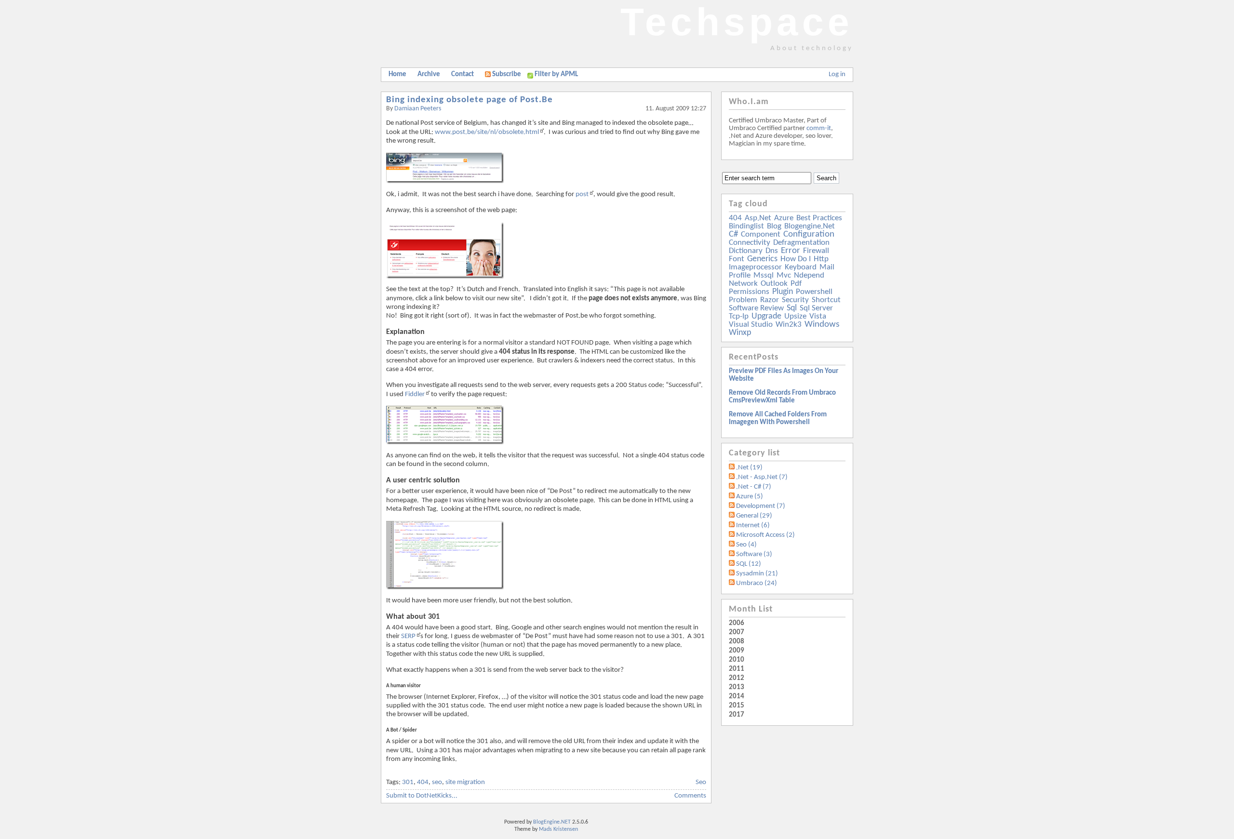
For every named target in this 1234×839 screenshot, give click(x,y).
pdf (796, 284)
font (736, 259)
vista (817, 316)
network (743, 284)
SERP (408, 636)
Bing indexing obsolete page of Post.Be (469, 100)
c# (733, 234)
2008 (736, 641)
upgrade (766, 316)
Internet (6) (753, 525)
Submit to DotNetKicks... (421, 795)
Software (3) (754, 554)
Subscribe (506, 74)
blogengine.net (809, 226)
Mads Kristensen (558, 829)
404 (423, 782)
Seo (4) (746, 544)
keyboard (801, 267)
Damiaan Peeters (417, 109)
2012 (736, 678)
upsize (795, 316)
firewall (816, 251)
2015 (736, 705)
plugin (782, 291)
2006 (736, 623)
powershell (814, 292)
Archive (428, 74)
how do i (795, 259)
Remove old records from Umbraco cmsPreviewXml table (782, 396)
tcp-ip (739, 316)
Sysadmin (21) (757, 573)
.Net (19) (749, 467)
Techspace (736, 21)
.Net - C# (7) (753, 487)
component (760, 234)
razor (769, 300)
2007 (736, 632)
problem (743, 300)
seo (437, 782)
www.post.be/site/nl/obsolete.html (487, 132)
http (821, 259)
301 (408, 782)
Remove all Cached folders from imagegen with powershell (778, 418)
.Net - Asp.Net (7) (762, 477)
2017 (736, 715)
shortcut (826, 300)
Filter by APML (556, 74)
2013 (736, 687)
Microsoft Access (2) (765, 535)
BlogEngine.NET (552, 822)
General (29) (754, 515)
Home (397, 74)
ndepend (809, 275)
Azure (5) (749, 496)
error (790, 250)
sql (792, 308)
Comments (690, 795)
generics (762, 259)
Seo (701, 782)
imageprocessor (755, 267)
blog (774, 226)
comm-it (818, 128)
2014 (736, 696)
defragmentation (801, 243)
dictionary (746, 251)
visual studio (751, 324)
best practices (819, 218)
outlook (774, 284)
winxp (740, 332)
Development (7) (760, 506)
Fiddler (415, 394)
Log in (837, 74)
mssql (763, 275)
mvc (784, 275)
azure (783, 218)
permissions (749, 292)
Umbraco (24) (756, 583)
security (795, 300)
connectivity (749, 243)
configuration (808, 234)
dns (771, 251)
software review (756, 308)
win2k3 (789, 324)
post (582, 194)
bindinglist (746, 226)
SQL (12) (748, 564)
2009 (736, 650)
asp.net (758, 218)
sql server (816, 308)
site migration (465, 782)
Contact (462, 74)
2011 (736, 669)
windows (822, 324)
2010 (736, 660)
